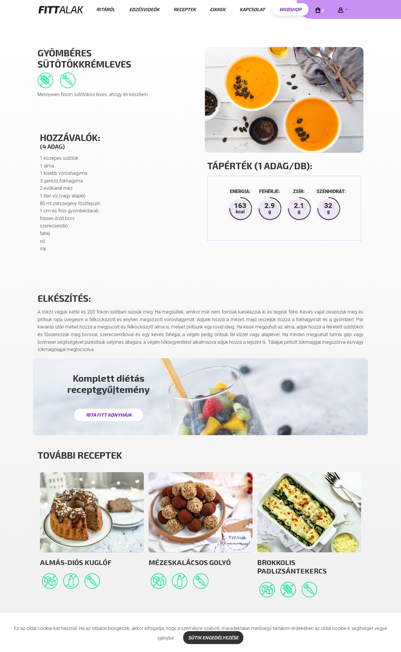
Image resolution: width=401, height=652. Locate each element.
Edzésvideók (144, 9)
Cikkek (217, 9)
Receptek (184, 9)
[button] (343, 9)
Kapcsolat (252, 9)
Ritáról (105, 9)
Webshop (290, 9)
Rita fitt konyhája (108, 415)
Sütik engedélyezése (213, 637)
